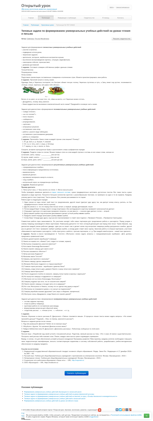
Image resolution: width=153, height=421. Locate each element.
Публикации (46, 18)
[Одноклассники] (123, 409)
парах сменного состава (61, 192)
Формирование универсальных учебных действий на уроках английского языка (51, 401)
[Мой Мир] (126, 409)
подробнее (94, 417)
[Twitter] (120, 409)
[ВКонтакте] (117, 409)
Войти (112, 7)
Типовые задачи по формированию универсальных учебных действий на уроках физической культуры (59, 394)
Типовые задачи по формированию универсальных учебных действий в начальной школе (54, 398)
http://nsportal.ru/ (78, 360)
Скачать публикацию (76, 373)
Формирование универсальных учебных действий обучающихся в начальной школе (52, 392)
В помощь (105, 18)
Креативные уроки (47, 25)
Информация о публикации (67, 18)
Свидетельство (89, 18)
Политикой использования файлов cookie (126, 415)
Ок (147, 416)
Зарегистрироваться (122, 7)
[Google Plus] (130, 409)
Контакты (120, 18)
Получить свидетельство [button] (121, 39)
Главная (31, 18)
